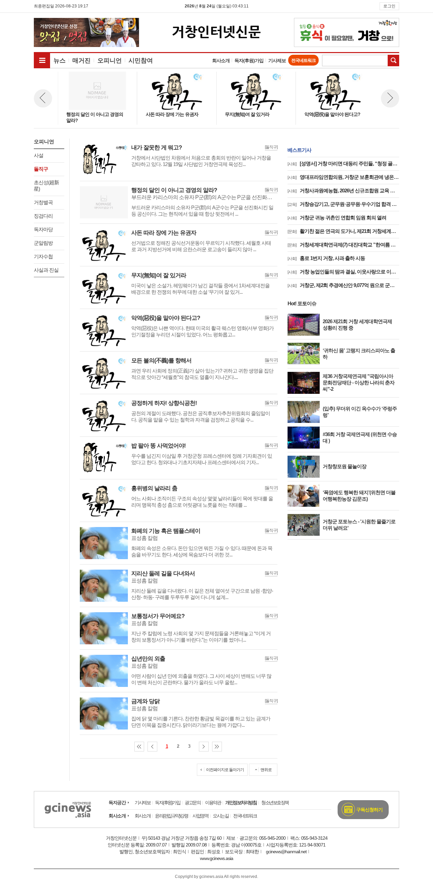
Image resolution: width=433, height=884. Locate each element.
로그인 (389, 6)
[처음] (139, 746)
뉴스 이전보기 (43, 98)
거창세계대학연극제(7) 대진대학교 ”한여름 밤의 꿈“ (343, 244)
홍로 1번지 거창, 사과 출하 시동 (326, 258)
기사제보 (277, 60)
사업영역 (200, 815)
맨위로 (266, 769)
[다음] (204, 746)
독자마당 (43, 229)
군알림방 (43, 243)
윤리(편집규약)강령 (171, 815)
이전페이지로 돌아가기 (225, 769)
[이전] (152, 746)
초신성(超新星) (46, 186)
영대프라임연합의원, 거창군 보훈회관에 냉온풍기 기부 (343, 177)
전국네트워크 (303, 60)
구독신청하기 (369, 809)
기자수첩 (43, 256)
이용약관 (213, 802)
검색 (393, 60)
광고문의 (192, 802)
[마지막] (217, 746)
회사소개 (221, 60)
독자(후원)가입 (249, 60)
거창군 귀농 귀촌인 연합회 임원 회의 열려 (337, 217)
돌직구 (41, 169)
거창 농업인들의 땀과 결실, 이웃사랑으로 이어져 (343, 271)
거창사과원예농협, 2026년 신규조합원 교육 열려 (343, 190)
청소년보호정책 (275, 802)
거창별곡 (43, 202)
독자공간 (117, 802)
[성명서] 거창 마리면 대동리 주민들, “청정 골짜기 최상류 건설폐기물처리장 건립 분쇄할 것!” (343, 163)
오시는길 (220, 815)
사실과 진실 (46, 270)
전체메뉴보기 (42, 60)
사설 (38, 155)
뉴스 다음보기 (390, 98)
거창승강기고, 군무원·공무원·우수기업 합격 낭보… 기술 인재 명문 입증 (343, 204)
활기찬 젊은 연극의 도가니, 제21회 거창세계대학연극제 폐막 (343, 231)
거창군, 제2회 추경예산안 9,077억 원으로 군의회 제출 (343, 285)
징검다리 (43, 216)
